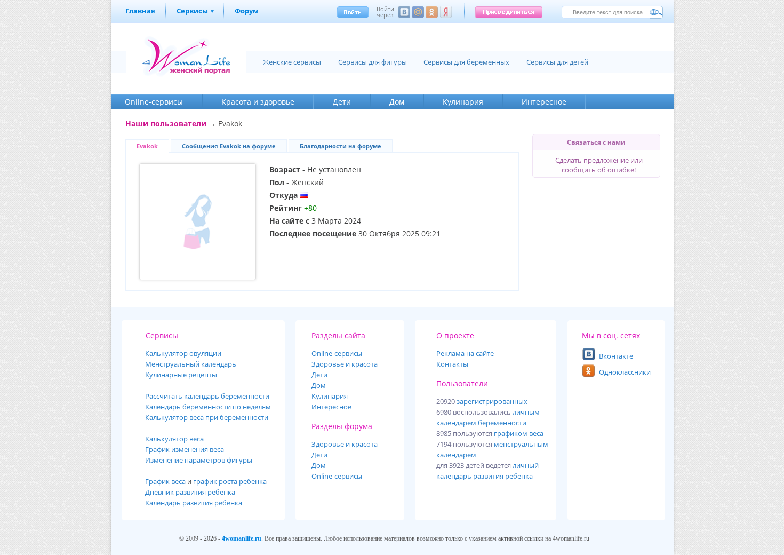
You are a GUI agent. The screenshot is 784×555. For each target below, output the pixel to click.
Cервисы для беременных (466, 62)
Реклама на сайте (465, 353)
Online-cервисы (154, 102)
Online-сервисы (336, 476)
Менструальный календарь (190, 364)
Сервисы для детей (557, 62)
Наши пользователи (165, 123)
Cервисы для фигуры (372, 62)
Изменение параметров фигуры (198, 460)
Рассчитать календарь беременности (207, 396)
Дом (396, 102)
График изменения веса (184, 449)
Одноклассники (625, 372)
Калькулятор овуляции (183, 353)
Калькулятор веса (174, 438)
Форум (247, 10)
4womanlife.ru (241, 538)
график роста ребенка (230, 481)
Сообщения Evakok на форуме (229, 146)
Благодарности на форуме (340, 146)
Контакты (452, 364)
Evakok (147, 146)
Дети (342, 102)
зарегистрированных (492, 401)
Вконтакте (616, 356)
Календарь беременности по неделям (208, 406)
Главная (140, 10)
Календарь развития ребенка (193, 503)
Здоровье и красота (344, 364)
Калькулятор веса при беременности (206, 417)
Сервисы (192, 10)
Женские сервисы (292, 62)
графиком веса (518, 433)
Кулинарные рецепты (181, 374)
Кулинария (463, 102)
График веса (165, 481)
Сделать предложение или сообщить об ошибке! (599, 165)
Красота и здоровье (257, 102)
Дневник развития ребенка (190, 492)
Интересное (544, 102)
